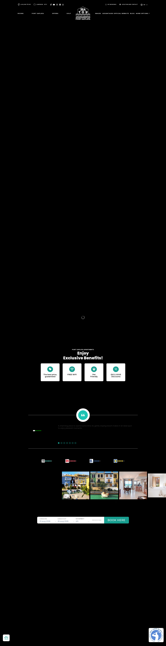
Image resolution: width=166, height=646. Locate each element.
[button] (58, 443)
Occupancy (80, 519)
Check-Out (62, 519)
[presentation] (116, 502)
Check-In (43, 519)
